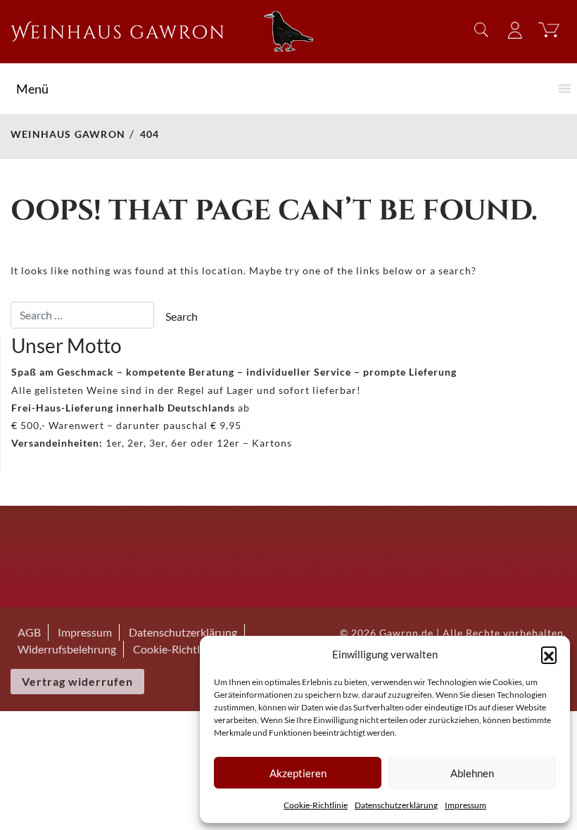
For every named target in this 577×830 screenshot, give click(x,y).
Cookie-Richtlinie (316, 805)
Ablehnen (472, 773)
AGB (29, 632)
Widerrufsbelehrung (67, 649)
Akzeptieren (298, 773)
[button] (549, 654)
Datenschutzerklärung (396, 805)
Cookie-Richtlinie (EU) (187, 649)
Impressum (465, 805)
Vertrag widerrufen (77, 681)
